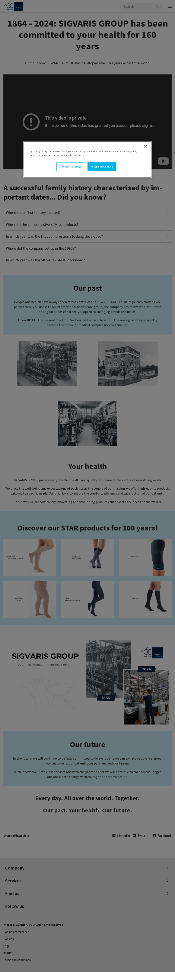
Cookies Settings (70, 166)
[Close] (145, 146)
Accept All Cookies (102, 166)
